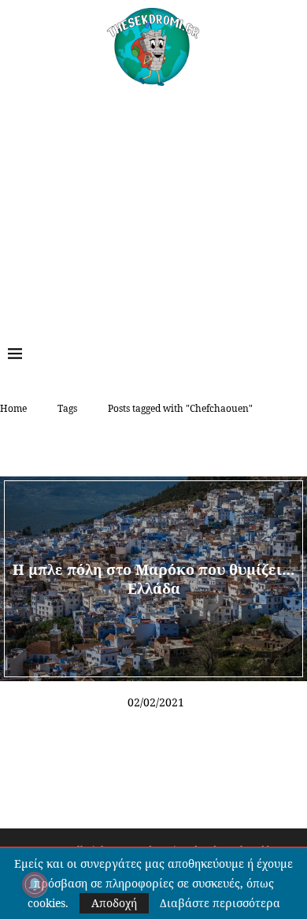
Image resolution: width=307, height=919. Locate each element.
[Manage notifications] (34, 884)
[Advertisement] (153, 204)
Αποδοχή (114, 902)
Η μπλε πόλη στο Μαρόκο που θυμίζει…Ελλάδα (153, 578)
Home (13, 408)
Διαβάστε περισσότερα (220, 903)
